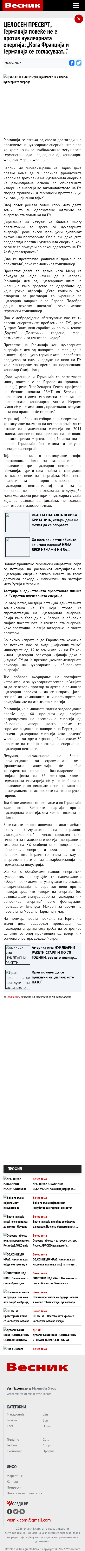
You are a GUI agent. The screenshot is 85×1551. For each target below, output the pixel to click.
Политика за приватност (24, 1493)
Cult (45, 1439)
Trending (13, 1439)
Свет (10, 1426)
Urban (47, 1426)
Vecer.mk (13, 1394)
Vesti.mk (26, 1394)
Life (45, 1414)
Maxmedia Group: (44, 1388)
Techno (12, 1445)
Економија (14, 1451)
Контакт (12, 1481)
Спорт (47, 1445)
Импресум (14, 1487)
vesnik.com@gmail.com (29, 1520)
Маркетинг (14, 1476)
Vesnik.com (15, 1388)
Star (45, 1420)
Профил (48, 1451)
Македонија (15, 1414)
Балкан (12, 1420)
